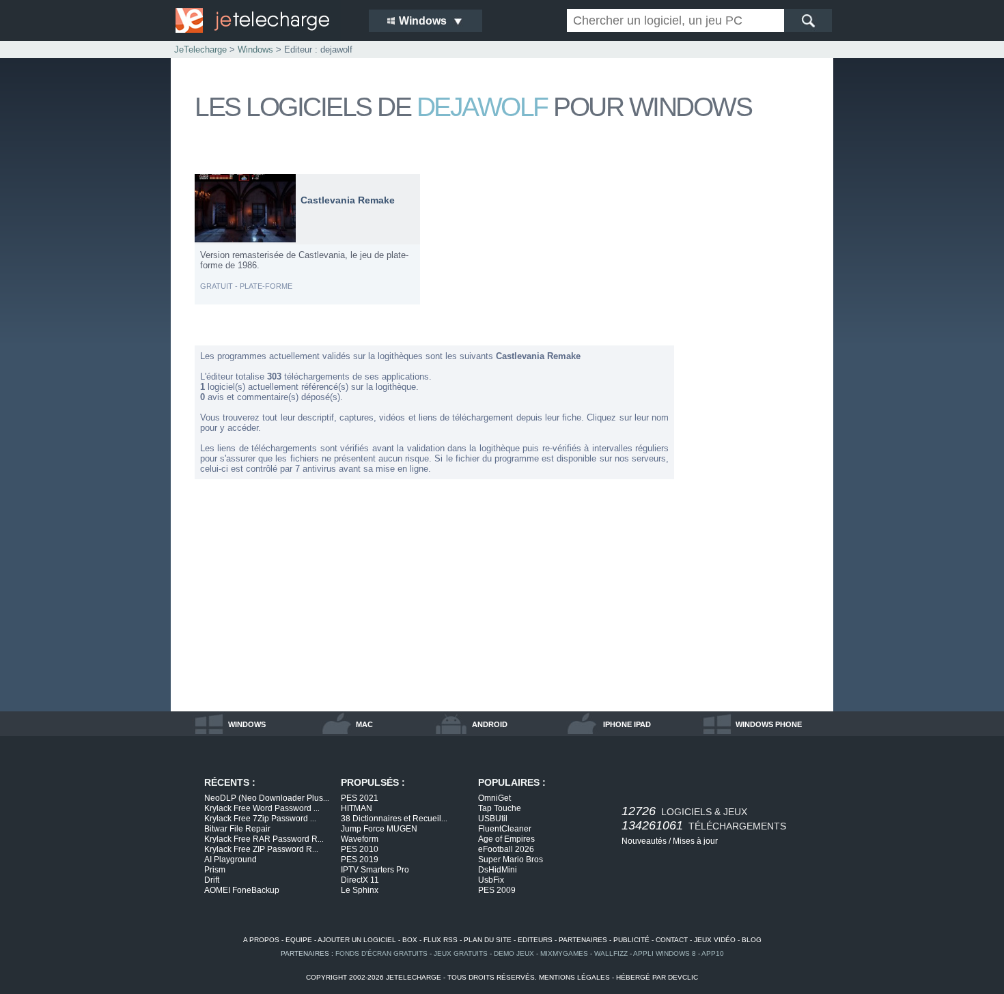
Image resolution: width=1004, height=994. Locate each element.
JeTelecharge (200, 49)
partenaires (583, 939)
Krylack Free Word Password (262, 808)
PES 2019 (359, 859)
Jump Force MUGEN (379, 829)
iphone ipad (627, 724)
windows (247, 724)
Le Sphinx (359, 890)
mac (364, 724)
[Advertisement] (754, 378)
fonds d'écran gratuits (381, 953)
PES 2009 (497, 890)
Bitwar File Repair (237, 829)
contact (672, 939)
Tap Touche (499, 808)
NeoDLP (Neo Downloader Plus (266, 798)
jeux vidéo (715, 939)
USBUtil (492, 818)
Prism (214, 870)
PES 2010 (359, 849)
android (489, 724)
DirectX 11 (360, 880)
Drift (211, 880)
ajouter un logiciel (357, 939)
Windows (255, 49)
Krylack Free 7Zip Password (260, 818)
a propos (261, 939)
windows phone (769, 724)
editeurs (535, 939)
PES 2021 (359, 798)
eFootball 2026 (506, 849)
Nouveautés (644, 841)
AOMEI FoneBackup (241, 890)
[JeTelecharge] (263, 20)
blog (752, 939)
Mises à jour (695, 841)
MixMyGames (564, 953)
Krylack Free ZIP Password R (261, 849)
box (409, 939)
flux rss (440, 939)
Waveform (359, 839)
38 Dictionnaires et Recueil (394, 818)
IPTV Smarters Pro (375, 870)
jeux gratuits (461, 953)
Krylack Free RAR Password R (264, 839)
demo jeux (514, 953)
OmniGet (494, 798)
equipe (298, 939)
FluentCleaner (504, 829)
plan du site (488, 939)
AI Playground (230, 859)
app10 (712, 953)
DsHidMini (497, 870)
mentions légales (574, 977)
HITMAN (356, 808)
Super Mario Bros (510, 859)
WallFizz (611, 953)
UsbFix (491, 880)
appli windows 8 (664, 953)
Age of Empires (506, 839)
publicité (631, 939)
